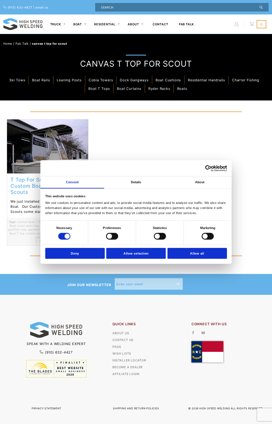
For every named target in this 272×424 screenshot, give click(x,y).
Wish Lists (121, 353)
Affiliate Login (125, 374)
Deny (75, 253)
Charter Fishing (245, 80)
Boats (182, 88)
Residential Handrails (206, 80)
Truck (55, 24)
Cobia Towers (101, 80)
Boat (77, 24)
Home (7, 43)
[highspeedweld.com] (22, 24)
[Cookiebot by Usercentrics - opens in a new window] (208, 168)
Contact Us (122, 340)
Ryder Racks (159, 88)
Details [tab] (136, 182)
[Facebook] (194, 334)
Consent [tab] (72, 182)
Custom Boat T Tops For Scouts (39, 221)
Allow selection (136, 253)
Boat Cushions (168, 80)
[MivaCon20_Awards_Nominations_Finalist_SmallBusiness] (56, 368)
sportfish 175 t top (40, 229)
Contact (160, 24)
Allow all (197, 253)
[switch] (112, 236)
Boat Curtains (129, 88)
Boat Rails (41, 80)
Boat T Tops (99, 88)
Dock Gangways (134, 80)
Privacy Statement (46, 408)
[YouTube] (205, 334)
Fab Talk (186, 24)
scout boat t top (28, 225)
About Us (120, 333)
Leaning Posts (69, 80)
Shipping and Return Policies (136, 408)
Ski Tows (17, 80)
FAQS (116, 346)
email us (41, 7)
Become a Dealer (127, 367)
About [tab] (199, 182)
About (133, 24)
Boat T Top (17, 233)
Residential (104, 24)
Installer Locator (129, 360)
